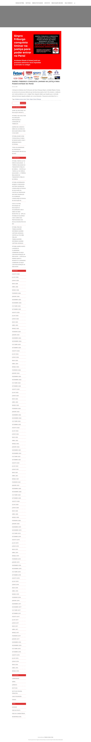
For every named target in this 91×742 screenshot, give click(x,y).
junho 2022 (15, 434)
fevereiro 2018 (16, 597)
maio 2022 (15, 437)
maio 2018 (15, 587)
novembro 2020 (16, 491)
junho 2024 (15, 357)
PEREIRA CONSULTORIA (48, 737)
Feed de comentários (18, 713)
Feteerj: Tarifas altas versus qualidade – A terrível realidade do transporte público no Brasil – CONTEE (18, 165)
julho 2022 (15, 431)
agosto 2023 (16, 389)
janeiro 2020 (15, 523)
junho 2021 (15, 469)
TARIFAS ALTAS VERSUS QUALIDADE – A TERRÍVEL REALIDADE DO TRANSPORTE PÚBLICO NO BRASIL (19, 175)
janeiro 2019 (15, 562)
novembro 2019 (16, 530)
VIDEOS (14, 699)
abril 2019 (15, 552)
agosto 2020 (16, 501)
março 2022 (15, 443)
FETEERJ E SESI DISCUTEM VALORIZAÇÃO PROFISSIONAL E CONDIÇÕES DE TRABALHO (19, 119)
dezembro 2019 (16, 527)
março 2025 (15, 328)
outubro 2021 (16, 456)
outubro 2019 (16, 533)
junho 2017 (15, 623)
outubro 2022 (16, 421)
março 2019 (15, 555)
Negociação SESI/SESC (57, 3)
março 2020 (15, 517)
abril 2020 (15, 514)
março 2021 (15, 479)
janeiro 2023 (15, 411)
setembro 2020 (16, 498)
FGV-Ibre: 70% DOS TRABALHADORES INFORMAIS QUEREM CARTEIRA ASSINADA (18, 239)
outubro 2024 (16, 344)
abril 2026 (15, 287)
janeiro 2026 (15, 296)
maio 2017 (15, 626)
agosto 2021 (16, 463)
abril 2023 (15, 402)
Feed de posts (16, 710)
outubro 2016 (16, 648)
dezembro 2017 (16, 603)
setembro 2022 (16, 424)
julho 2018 (15, 581)
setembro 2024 (16, 347)
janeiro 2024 (15, 373)
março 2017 (15, 632)
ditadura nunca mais (20, 99)
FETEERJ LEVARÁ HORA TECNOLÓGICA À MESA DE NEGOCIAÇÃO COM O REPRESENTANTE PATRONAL (18, 140)
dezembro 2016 (16, 642)
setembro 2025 (16, 309)
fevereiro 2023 (16, 408)
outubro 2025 (16, 306)
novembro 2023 (16, 379)
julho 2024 (15, 354)
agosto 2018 (16, 578)
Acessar (14, 707)
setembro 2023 (16, 386)
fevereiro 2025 (16, 331)
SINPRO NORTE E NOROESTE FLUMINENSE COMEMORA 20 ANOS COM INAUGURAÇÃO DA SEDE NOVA (19, 262)
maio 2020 (15, 511)
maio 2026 (15, 283)
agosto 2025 (16, 312)
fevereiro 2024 (16, 370)
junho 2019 (15, 546)
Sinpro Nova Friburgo (35, 99)
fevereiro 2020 (16, 520)
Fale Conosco (68, 3)
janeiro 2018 (15, 600)
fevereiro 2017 (16, 636)
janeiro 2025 (15, 335)
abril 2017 (15, 629)
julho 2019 (15, 543)
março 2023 (15, 405)
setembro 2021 (16, 459)
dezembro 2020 (16, 488)
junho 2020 (15, 507)
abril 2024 (15, 363)
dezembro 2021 (16, 450)
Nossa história (20, 3)
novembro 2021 (16, 453)
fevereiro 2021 (16, 482)
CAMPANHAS (15, 678)
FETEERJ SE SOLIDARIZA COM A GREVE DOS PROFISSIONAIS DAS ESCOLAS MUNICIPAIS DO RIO (19, 220)
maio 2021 (15, 472)
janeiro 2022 (15, 447)
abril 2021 (15, 475)
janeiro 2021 (15, 485)
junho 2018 (15, 584)
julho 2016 (15, 658)
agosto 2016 (16, 655)
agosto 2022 (16, 427)
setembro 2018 (16, 575)
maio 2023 (15, 399)
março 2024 (15, 367)
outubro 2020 (16, 495)
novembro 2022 (16, 418)
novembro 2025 (16, 303)
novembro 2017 (16, 607)
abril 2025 (15, 325)
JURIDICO (14, 685)
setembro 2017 (16, 613)
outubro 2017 (16, 610)
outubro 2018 (16, 571)
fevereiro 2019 (16, 559)
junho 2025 (15, 319)
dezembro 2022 (16, 415)
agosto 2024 (16, 351)
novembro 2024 (16, 341)
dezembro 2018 (16, 565)
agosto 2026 (16, 274)
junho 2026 (15, 280)
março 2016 (15, 671)
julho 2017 (15, 620)
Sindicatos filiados (37, 3)
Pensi (27, 99)
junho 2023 (15, 395)
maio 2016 (15, 664)
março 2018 (15, 594)
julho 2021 (15, 466)
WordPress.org (16, 716)
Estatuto (47, 3)
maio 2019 (15, 549)
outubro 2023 (16, 383)
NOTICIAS (14, 688)
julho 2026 (15, 277)
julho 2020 (15, 504)
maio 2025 (15, 322)
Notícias (28, 3)
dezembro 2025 (16, 299)
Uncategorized (16, 696)
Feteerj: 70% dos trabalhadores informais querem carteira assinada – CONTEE (18, 231)
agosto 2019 (16, 539)
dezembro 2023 (16, 376)
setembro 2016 (16, 652)
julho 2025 (15, 315)
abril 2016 (15, 668)
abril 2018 (15, 591)
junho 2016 (15, 661)
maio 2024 (15, 360)
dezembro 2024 (16, 338)
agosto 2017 (16, 616)
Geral (14, 681)
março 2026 (15, 290)
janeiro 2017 (15, 639)
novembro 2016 (16, 645)
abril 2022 (15, 440)
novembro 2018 (16, 568)
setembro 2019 (16, 536)
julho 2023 (15, 392)
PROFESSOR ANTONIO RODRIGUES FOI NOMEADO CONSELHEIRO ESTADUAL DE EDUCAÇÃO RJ (19, 196)
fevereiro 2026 (16, 293)
